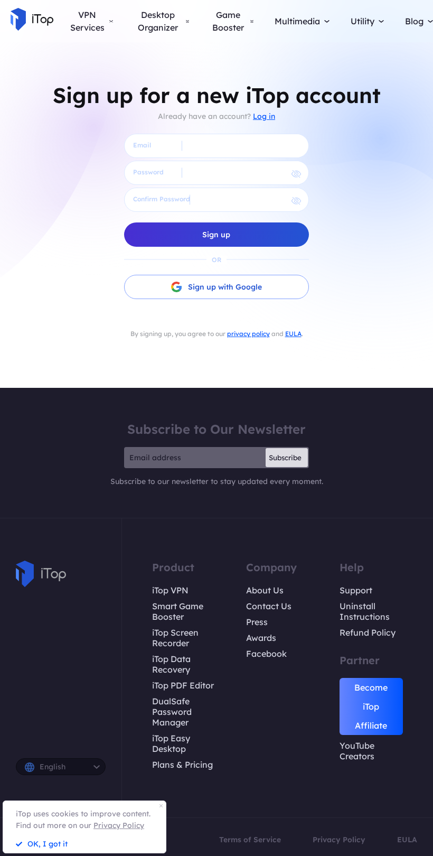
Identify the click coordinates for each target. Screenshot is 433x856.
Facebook (266, 653)
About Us (265, 590)
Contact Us (268, 606)
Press (257, 622)
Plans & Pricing (182, 764)
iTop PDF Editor (183, 685)
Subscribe (285, 457)
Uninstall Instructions (365, 611)
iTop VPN (170, 590)
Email (142, 145)
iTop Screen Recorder (175, 637)
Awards (261, 637)
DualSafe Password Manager (172, 712)
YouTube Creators (357, 750)
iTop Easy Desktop (171, 743)
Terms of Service (250, 839)
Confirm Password (161, 199)
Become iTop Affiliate (371, 706)
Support (356, 590)
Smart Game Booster (177, 611)
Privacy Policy (339, 839)
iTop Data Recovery (171, 664)
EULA (293, 334)
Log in (264, 116)
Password (148, 172)
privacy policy (248, 334)
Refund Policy (368, 632)
